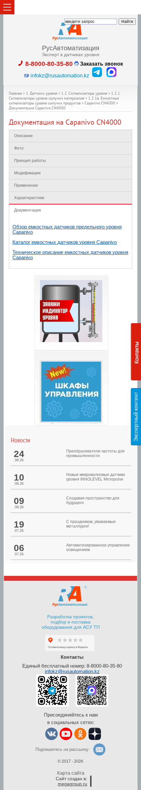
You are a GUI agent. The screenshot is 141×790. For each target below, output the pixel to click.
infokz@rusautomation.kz (72, 671)
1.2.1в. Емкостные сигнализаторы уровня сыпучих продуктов (64, 101)
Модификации (27, 173)
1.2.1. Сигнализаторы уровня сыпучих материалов (65, 96)
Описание (23, 136)
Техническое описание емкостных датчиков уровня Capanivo (70, 254)
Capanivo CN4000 (100, 103)
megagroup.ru (72, 783)
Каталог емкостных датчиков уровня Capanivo (64, 242)
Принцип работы (30, 160)
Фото (19, 148)
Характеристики (29, 198)
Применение (26, 185)
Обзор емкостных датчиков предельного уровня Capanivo (67, 229)
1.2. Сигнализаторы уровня (84, 93)
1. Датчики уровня (41, 93)
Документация (27, 210)
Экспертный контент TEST (137, 417)
